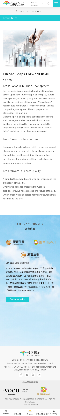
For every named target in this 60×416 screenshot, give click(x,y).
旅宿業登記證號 (30, 381)
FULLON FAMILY (18, 414)
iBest (35, 404)
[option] (15, 242)
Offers (6, 413)
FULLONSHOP (42, 414)
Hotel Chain (24, 11)
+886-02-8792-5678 (43, 363)
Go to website (17, 329)
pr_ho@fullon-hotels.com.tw (34, 359)
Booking (54, 413)
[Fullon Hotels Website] (13, 3)
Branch (30, 414)
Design (27, 404)
